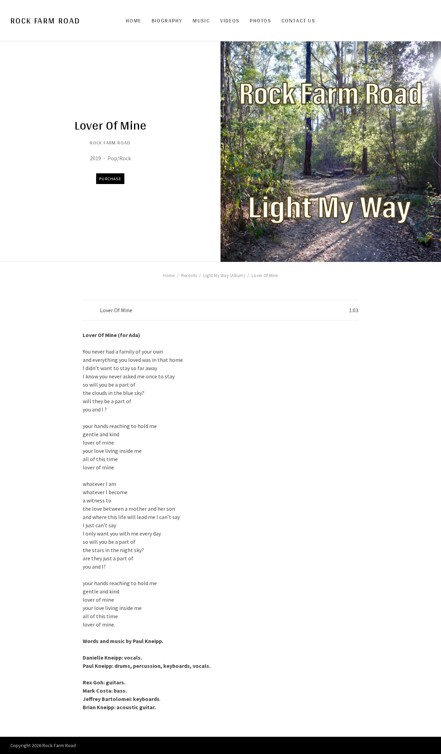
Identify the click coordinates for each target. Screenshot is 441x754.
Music (201, 21)
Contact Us (298, 21)
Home (133, 21)
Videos (229, 21)
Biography (167, 21)
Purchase (110, 178)
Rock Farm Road (45, 20)
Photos (260, 21)
